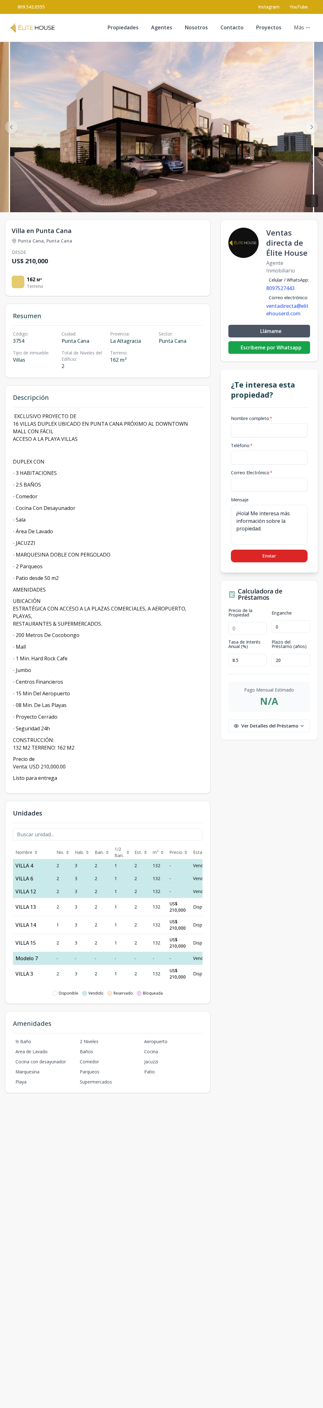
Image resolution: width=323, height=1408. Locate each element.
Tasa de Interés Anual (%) (244, 644)
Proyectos (268, 27)
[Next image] (311, 127)
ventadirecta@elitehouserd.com (287, 309)
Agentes (161, 27)
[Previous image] (11, 127)
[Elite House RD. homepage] (33, 27)
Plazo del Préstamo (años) (289, 644)
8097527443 (280, 288)
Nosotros (196, 27)
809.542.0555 (31, 7)
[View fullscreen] (311, 201)
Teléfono (242, 445)
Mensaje (240, 500)
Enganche (282, 613)
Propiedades (123, 27)
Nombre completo (251, 418)
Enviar (269, 556)
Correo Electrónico (252, 473)
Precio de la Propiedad (240, 612)
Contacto (232, 27)
